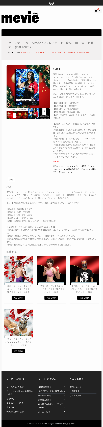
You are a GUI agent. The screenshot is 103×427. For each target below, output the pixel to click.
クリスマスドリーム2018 (76, 166)
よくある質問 (44, 412)
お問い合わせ (75, 387)
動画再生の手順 (45, 395)
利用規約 (10, 407)
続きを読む (18, 298)
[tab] (11, 179)
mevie (44, 424)
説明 (11, 180)
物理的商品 (70, 169)
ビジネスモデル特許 (15, 387)
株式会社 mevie (69, 424)
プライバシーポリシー (16, 403)
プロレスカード (59, 169)
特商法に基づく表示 (15, 412)
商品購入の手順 (45, 400)
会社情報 (10, 399)
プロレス (90, 166)
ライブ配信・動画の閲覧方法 (50, 391)
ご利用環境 (74, 391)
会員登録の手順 (45, 387)
